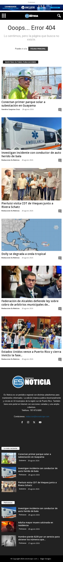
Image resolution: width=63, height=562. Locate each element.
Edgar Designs (45, 559)
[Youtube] (40, 422)
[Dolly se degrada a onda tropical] (31, 235)
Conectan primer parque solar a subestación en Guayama (23, 103)
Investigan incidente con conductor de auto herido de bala (31, 154)
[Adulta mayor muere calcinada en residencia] (8, 526)
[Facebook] (23, 422)
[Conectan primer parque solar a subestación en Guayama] (31, 83)
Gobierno (22, 460)
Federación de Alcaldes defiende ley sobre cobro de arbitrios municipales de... (29, 302)
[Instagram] (29, 422)
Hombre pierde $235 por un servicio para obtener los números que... (39, 538)
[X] (35, 422)
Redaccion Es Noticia (10, 160)
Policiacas (22, 475)
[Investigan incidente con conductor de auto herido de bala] (31, 133)
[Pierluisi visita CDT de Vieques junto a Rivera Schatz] (31, 184)
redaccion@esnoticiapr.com (37, 416)
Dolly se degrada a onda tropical (23, 254)
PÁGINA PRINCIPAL (38, 49)
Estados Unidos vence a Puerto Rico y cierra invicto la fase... (31, 353)
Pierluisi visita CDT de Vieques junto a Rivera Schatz (27, 205)
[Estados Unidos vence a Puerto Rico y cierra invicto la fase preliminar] (31, 332)
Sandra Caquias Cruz (10, 109)
